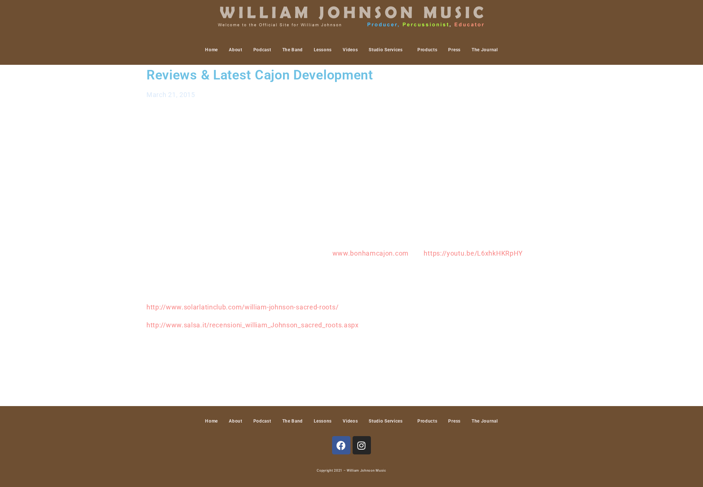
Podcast (262, 49)
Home (211, 49)
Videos (350, 49)
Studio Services (386, 49)
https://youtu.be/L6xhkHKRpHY (473, 253)
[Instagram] (362, 445)
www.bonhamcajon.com (371, 253)
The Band (292, 49)
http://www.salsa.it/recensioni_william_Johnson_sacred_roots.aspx (252, 325)
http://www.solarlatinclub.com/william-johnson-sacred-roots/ (242, 307)
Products (427, 49)
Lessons (323, 49)
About (235, 49)
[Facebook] (341, 445)
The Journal (485, 49)
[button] (387, 49)
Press (454, 49)
